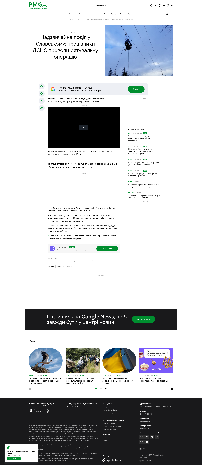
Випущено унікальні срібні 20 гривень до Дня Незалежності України (143, 164)
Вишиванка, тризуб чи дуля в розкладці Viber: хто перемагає (144, 175)
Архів (104, 437)
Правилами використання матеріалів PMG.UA (53, 460)
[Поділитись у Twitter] (42, 101)
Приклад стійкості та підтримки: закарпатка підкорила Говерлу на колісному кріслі (141, 151)
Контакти (105, 416)
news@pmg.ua (144, 421)
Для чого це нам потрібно (13, 455)
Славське (51, 266)
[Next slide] (172, 388)
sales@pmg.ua (144, 428)
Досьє (104, 440)
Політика (82, 14)
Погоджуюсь (14, 458)
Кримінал (91, 14)
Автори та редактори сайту (112, 413)
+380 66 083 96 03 (145, 414)
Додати (136, 89)
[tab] (96, 388)
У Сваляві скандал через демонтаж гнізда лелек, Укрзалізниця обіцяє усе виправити (145, 138)
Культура (114, 14)
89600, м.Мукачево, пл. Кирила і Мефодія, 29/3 (155, 406)
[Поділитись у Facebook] (42, 86)
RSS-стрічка (147, 449)
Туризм (130, 14)
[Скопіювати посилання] (42, 108)
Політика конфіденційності (111, 427)
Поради (122, 14)
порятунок (70, 266)
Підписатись (107, 249)
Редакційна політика (109, 410)
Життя (99, 14)
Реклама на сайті (108, 424)
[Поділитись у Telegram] (42, 94)
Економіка (72, 14)
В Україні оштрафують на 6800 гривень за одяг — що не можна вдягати (144, 186)
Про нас (105, 407)
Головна (71, 19)
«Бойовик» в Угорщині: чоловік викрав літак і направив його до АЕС (144, 197)
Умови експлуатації (109, 429)
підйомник (60, 266)
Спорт (106, 14)
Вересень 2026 (101, 5)
